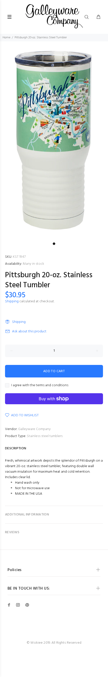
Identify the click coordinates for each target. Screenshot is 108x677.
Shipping (12, 301)
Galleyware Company (34, 429)
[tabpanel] (54, 140)
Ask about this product (29, 331)
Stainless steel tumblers (45, 436)
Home (6, 37)
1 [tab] (54, 243)
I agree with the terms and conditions (39, 385)
